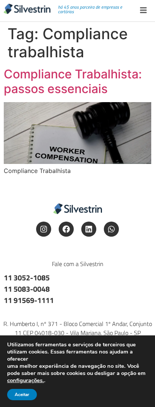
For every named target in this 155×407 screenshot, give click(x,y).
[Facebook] (66, 229)
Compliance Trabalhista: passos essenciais (73, 81)
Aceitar (22, 395)
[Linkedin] (88, 229)
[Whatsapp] (111, 229)
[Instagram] (43, 229)
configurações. (25, 380)
